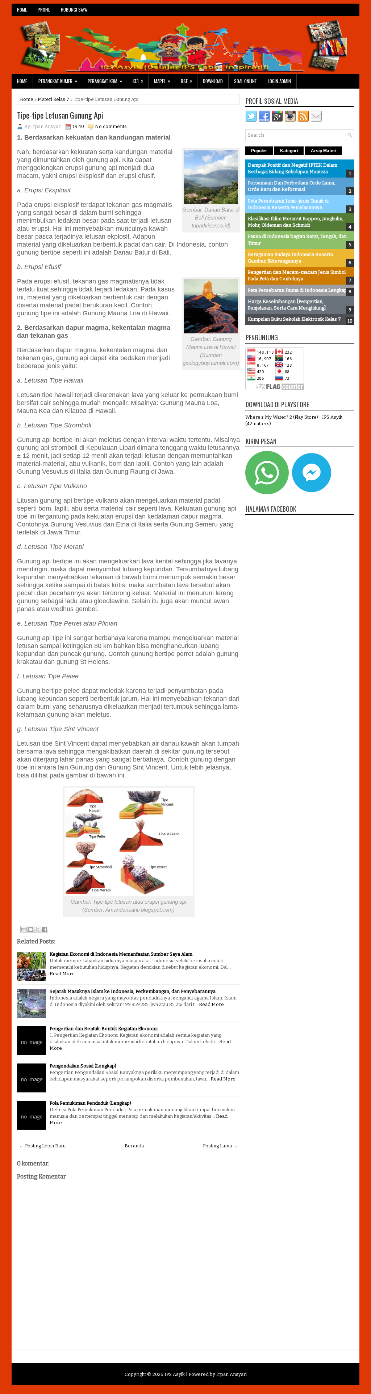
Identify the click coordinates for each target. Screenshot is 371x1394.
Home (22, 81)
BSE (186, 81)
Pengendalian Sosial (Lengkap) (83, 1066)
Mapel (162, 81)
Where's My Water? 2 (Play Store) (282, 417)
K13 (138, 81)
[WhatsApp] (267, 492)
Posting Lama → (220, 1145)
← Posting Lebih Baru (42, 1145)
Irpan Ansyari (231, 1374)
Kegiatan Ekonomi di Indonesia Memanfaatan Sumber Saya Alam (121, 954)
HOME (22, 10)
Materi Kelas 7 (53, 99)
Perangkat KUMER (57, 81)
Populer (259, 150)
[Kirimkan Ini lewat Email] (24, 929)
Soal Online (245, 81)
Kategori (289, 150)
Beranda (134, 1145)
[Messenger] (311, 492)
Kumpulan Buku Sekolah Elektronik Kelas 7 (294, 319)
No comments (111, 126)
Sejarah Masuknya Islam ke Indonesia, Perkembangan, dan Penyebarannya (133, 991)
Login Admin (279, 81)
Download (213, 81)
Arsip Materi (323, 150)
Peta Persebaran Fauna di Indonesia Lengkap (297, 290)
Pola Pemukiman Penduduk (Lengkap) (90, 1103)
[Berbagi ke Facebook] (44, 929)
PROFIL (44, 10)
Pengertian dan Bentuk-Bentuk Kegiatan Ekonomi (104, 1028)
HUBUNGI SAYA (74, 10)
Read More (62, 973)
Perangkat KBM (105, 81)
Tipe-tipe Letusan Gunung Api (60, 115)
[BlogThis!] (30, 929)
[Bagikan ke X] (37, 929)
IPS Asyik (174, 1374)
